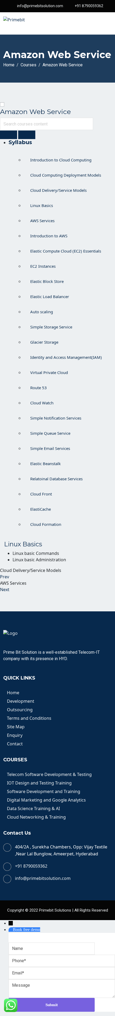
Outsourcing (20, 710)
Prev (4, 577)
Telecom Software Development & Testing (49, 774)
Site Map (16, 727)
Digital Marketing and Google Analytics (46, 800)
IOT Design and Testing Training (39, 783)
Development (20, 701)
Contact (15, 744)
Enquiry (14, 735)
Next (4, 589)
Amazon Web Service (35, 112)
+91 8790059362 (89, 6)
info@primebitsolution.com (40, 6)
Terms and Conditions (29, 718)
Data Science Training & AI (33, 808)
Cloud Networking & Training (36, 817)
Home (13, 693)
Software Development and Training (43, 791)
